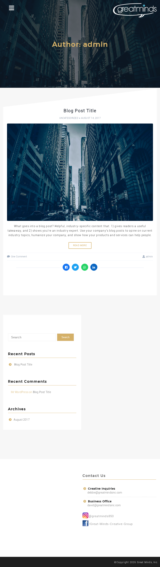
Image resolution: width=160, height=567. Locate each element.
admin (149, 256)
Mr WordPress (19, 392)
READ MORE (80, 245)
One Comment (19, 256)
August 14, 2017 (91, 118)
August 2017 (22, 419)
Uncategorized (68, 118)
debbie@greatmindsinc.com (104, 492)
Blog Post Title (80, 110)
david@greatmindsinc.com (104, 505)
